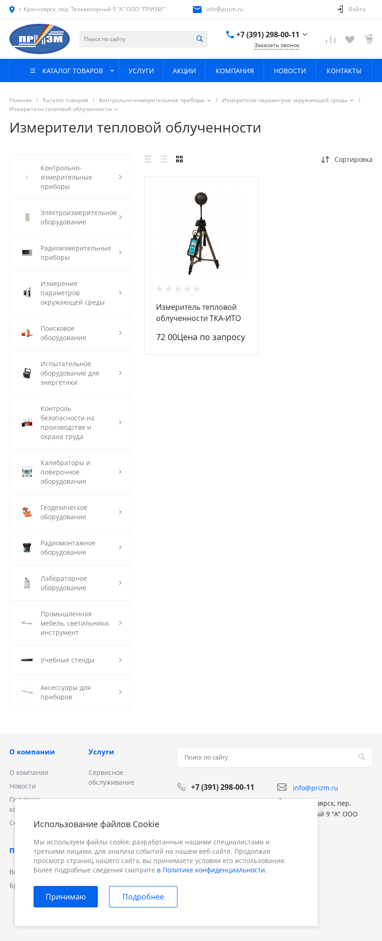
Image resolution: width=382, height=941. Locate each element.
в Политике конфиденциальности (211, 869)
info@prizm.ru (224, 9)
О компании (32, 751)
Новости (22, 785)
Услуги (101, 751)
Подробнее (143, 897)
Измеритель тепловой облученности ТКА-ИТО (198, 312)
